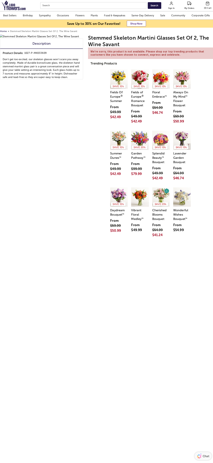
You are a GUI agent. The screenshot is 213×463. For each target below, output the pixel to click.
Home (3, 31)
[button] (10, 15)
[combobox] (93, 5)
